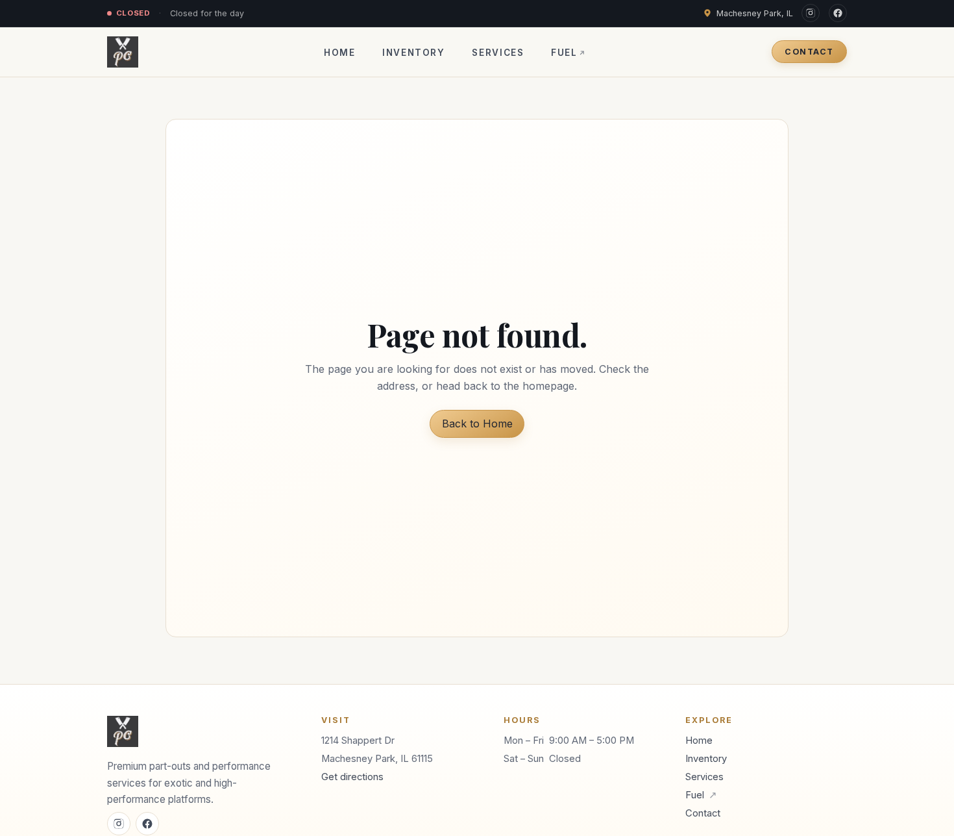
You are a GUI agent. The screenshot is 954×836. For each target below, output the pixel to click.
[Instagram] (810, 13)
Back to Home (477, 423)
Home (340, 52)
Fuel (568, 52)
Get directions (352, 777)
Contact (809, 52)
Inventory (413, 52)
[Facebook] (838, 13)
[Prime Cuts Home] (122, 52)
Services (498, 52)
